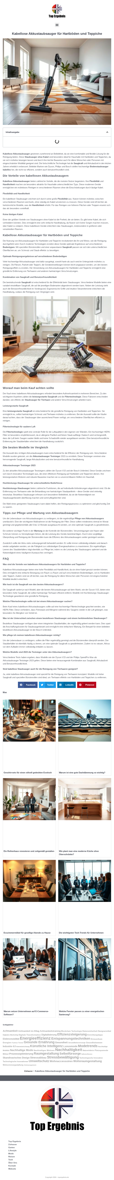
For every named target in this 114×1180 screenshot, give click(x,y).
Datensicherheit (89, 1031)
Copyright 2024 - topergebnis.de (57, 1177)
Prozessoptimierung (21, 1053)
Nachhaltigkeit (68, 1049)
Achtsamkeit (10, 1031)
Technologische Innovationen (15, 1061)
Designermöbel (104, 1031)
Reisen (11, 1156)
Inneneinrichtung (22, 1046)
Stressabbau (38, 1057)
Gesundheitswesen (94, 1043)
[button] (57, 25)
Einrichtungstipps (95, 1035)
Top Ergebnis (14, 1141)
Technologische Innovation (91, 1058)
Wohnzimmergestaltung (13, 1065)
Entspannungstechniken (70, 1038)
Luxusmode (70, 1046)
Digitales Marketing (10, 1035)
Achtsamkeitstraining (50, 1031)
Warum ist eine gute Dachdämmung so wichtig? (82, 772)
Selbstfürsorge (70, 1053)
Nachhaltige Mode (21, 1050)
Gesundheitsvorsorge (77, 1043)
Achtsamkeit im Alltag (28, 1031)
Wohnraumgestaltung (87, 1061)
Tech (10, 1160)
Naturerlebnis (88, 1050)
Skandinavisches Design (16, 1057)
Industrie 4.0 (9, 1046)
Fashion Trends (17, 1043)
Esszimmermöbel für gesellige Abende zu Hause (27, 933)
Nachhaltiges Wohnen (44, 1050)
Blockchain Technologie (71, 1031)
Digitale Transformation (30, 1035)
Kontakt (12, 1166)
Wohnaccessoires (61, 1061)
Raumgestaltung (46, 1053)
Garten (11, 1147)
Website (12, 1169)
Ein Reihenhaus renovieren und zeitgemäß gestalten (29, 851)
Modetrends (88, 1046)
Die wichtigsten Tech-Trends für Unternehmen (81, 933)
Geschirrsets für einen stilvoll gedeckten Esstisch (28, 772)
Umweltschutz (39, 1061)
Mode (11, 1153)
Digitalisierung (49, 1034)
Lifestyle (12, 1150)
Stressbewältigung (63, 1057)
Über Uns (12, 1163)
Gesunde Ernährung (39, 1042)
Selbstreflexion (86, 1054)
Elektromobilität (11, 1039)
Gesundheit (61, 1042)
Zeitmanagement (30, 1065)
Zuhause (28, 1071)
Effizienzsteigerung (72, 1034)
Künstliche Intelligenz (46, 1046)
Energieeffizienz (35, 1038)
